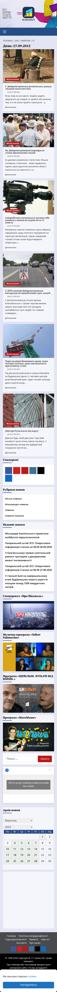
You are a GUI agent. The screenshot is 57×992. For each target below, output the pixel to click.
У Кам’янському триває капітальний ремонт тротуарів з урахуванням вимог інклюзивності (27, 556)
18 (14, 855)
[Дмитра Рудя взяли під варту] (28, 411)
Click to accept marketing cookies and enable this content (28, 784)
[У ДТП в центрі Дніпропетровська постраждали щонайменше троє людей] (28, 270)
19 (21, 855)
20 (28, 855)
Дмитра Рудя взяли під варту (22, 430)
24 (7, 861)
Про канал (34, 942)
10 (7, 849)
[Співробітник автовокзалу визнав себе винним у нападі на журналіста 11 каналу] (28, 197)
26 (21, 861)
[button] (6, 31)
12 (21, 849)
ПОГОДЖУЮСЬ (28, 985)
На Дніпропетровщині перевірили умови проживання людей (24, 151)
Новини (9, 510)
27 (28, 861)
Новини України (14, 515)
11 (14, 849)
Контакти (21, 942)
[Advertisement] (28, 900)
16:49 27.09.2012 (13, 92)
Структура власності (16, 939)
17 (7, 855)
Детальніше (10, 107)
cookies (32, 976)
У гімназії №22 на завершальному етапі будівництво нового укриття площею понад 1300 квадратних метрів (26, 581)
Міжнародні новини (16, 504)
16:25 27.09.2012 (13, 434)
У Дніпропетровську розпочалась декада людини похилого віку (28, 87)
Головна (11, 935)
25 (14, 861)
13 (28, 849)
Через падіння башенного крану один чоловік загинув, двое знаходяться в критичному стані (26, 363)
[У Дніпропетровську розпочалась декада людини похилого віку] (28, 66)
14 (35, 849)
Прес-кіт (45, 939)
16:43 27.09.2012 (13, 296)
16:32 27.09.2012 (13, 369)
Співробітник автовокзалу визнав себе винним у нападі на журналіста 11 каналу (27, 220)
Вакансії (34, 939)
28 (35, 861)
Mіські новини (12, 79)
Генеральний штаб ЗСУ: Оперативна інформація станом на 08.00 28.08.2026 (28, 545)
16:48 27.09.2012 (13, 156)
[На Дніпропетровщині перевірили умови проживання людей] (28, 130)
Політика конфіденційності (33, 935)
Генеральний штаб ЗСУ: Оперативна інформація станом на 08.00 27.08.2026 (28, 568)
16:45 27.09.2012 (13, 226)
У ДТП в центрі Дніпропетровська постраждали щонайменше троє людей (27, 292)
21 (35, 855)
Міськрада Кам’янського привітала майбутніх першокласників (27, 535)
